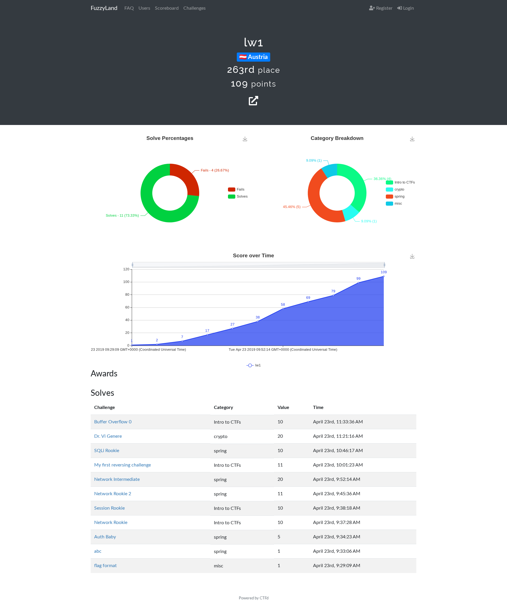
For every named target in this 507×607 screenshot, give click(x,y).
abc (98, 551)
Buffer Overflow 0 (112, 422)
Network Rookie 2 (112, 493)
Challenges (194, 8)
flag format (105, 565)
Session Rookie (109, 508)
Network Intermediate (117, 479)
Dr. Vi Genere (108, 436)
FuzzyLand (104, 8)
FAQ (129, 8)
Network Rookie (110, 522)
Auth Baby (105, 537)
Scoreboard (167, 8)
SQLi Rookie (106, 450)
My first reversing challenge (122, 465)
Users (144, 8)
